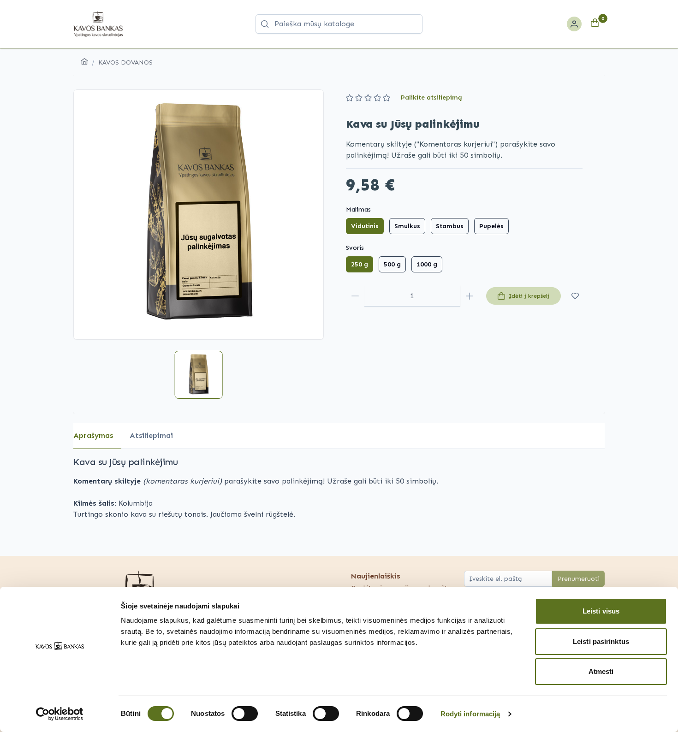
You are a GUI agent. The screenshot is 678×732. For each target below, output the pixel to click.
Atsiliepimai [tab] (151, 435)
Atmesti (601, 671)
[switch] (245, 713)
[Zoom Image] (198, 214)
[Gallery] (198, 214)
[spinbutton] (412, 296)
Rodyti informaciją (470, 714)
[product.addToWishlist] (575, 296)
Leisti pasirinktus (601, 641)
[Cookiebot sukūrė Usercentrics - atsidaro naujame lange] (59, 714)
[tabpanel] (339, 487)
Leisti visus (601, 611)
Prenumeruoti (578, 579)
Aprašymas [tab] (93, 435)
